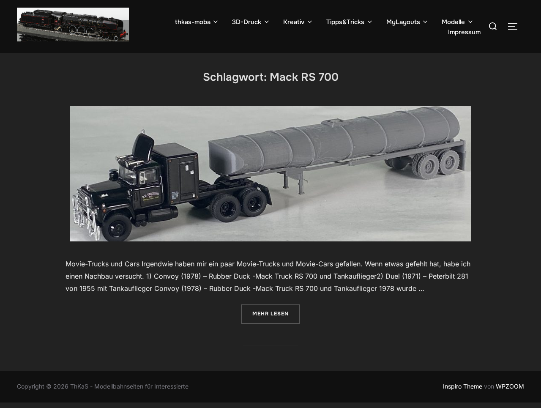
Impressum (464, 32)
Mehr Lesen (276, 313)
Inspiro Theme (462, 386)
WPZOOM (510, 386)
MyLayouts (403, 22)
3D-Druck (246, 22)
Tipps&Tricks (345, 22)
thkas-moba (192, 22)
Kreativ (293, 22)
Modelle (453, 22)
